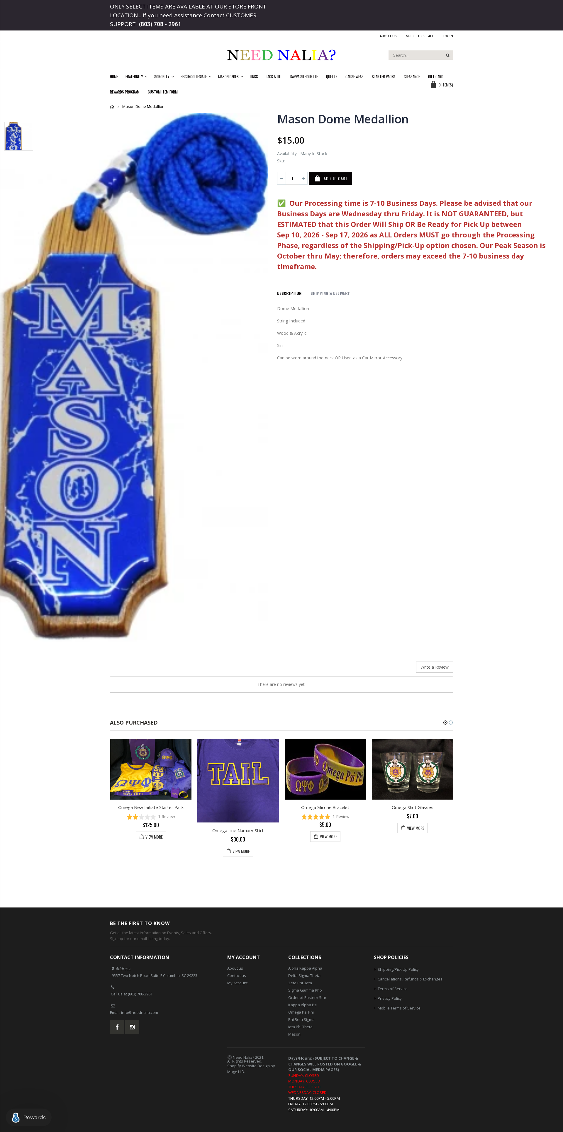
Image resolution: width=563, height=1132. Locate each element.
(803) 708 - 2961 (160, 24)
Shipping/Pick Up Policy (398, 969)
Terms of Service (393, 988)
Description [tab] (289, 293)
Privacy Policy (390, 998)
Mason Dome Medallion (343, 119)
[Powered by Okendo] (136, 669)
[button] (238, 816)
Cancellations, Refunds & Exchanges (410, 979)
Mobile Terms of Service (399, 1008)
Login (448, 36)
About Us (388, 36)
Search (445, 55)
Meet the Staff (420, 36)
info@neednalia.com (139, 1012)
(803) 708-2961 (140, 994)
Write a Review (434, 667)
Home (112, 106)
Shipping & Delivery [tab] (330, 293)
